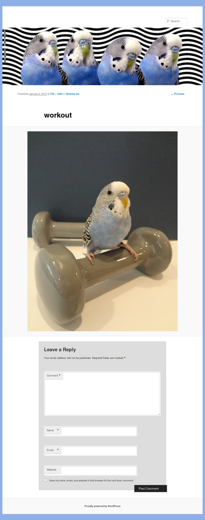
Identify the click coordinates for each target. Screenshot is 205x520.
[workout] (102, 231)
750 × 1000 (56, 94)
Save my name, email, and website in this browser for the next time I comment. (91, 480)
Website (51, 469)
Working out (72, 94)
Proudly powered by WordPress (102, 506)
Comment (54, 375)
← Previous (177, 94)
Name (53, 430)
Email (53, 450)
